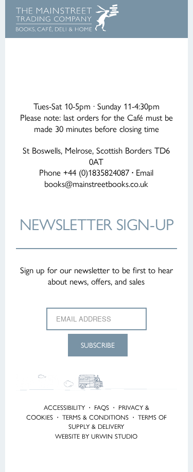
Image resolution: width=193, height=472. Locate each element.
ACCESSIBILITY (64, 407)
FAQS (101, 407)
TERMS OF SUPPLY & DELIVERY (117, 421)
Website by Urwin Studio (96, 436)
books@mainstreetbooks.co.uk (96, 183)
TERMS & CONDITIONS (95, 417)
